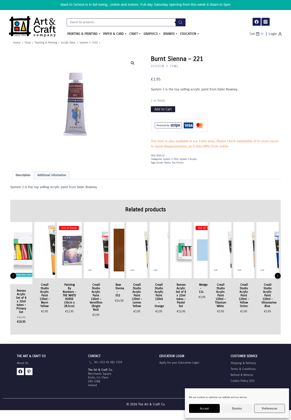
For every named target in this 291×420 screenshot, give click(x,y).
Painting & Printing (82, 34)
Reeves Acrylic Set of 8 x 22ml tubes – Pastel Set (181, 295)
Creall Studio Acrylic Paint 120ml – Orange (159, 295)
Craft (133, 34)
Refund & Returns (242, 375)
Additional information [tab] (51, 175)
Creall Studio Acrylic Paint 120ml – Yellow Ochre (244, 295)
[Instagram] (266, 22)
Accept (204, 408)
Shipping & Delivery (243, 363)
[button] (132, 63)
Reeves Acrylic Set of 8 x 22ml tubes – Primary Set (21, 301)
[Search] (180, 22)
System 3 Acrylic (188, 159)
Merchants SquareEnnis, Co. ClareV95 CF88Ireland (100, 377)
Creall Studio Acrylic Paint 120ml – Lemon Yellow (137, 295)
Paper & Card (113, 34)
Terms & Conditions (243, 369)
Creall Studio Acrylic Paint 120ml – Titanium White (220, 295)
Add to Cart (163, 109)
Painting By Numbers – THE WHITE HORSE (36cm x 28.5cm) (69, 295)
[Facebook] (257, 22)
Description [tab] (23, 175)
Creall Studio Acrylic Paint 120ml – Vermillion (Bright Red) (96, 297)
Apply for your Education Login (179, 362)
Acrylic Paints (163, 162)
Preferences (269, 408)
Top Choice (177, 162)
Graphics (151, 34)
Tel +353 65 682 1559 (108, 362)
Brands (169, 34)
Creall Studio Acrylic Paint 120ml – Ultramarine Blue (269, 295)
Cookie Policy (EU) (243, 381)
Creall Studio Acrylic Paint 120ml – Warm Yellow (45, 295)
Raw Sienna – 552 (119, 290)
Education (188, 34)
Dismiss (237, 408)
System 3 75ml (165, 66)
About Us (22, 363)
